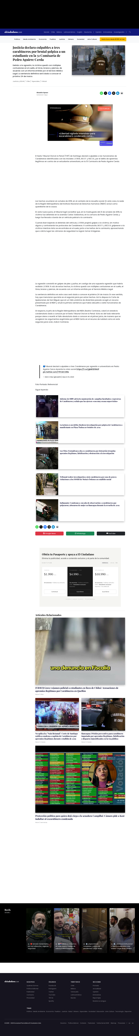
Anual (113, 563)
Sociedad (80, 39)
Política (17, 39)
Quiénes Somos (32, 986)
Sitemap (113, 1023)
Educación (100, 1011)
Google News (50, 533)
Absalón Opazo (42, 93)
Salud (70, 1011)
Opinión (98, 32)
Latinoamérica (69, 32)
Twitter (51, 992)
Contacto (30, 995)
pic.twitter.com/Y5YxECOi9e (56, 372)
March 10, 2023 (68, 377)
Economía (43, 39)
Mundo (46, 32)
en (133, 1023)
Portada (96, 986)
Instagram (52, 989)
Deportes (128, 1011)
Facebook (52, 986)
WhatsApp (81, 533)
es (129, 1023)
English (79, 32)
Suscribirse (80, 592)
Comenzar (54, 592)
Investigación (119, 32)
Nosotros (63, 1023)
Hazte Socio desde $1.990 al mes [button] (113, 39)
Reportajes (97, 998)
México (59, 32)
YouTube (111, 533)
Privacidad (30, 998)
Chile (53, 32)
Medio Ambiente (29, 39)
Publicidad (30, 992)
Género (71, 39)
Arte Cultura (92, 39)
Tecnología (119, 1011)
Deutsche (88, 32)
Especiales (36, 81)
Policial (44, 81)
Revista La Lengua (99, 1001)
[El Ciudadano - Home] (13, 32)
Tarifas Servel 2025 (103, 1023)
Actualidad (97, 989)
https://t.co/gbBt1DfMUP (87, 369)
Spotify (51, 1001)
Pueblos (53, 39)
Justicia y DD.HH (18, 81)
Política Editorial (32, 989)
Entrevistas (107, 32)
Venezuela (74, 992)
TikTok (51, 998)
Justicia (62, 39)
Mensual (105, 563)
